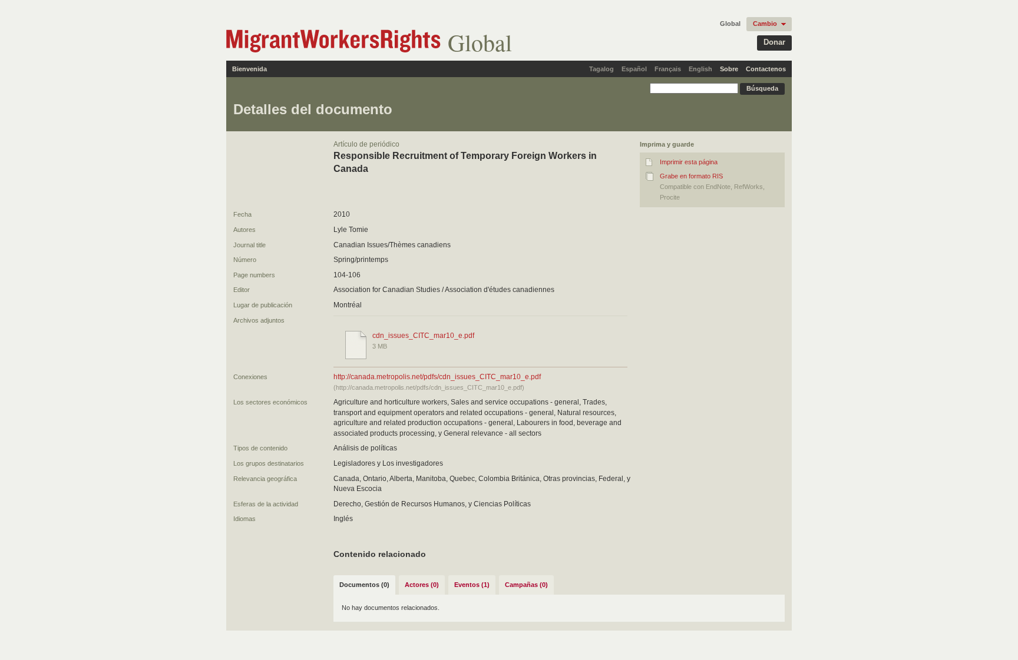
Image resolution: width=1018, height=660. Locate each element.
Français (668, 68)
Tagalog (601, 68)
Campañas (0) (526, 584)
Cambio (765, 23)
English (700, 68)
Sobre (729, 68)
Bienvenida (249, 68)
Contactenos (766, 68)
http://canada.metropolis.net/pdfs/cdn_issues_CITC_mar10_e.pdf (437, 377)
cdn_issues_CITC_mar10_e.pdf (423, 335)
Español (634, 68)
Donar (774, 42)
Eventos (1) (472, 584)
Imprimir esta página (689, 161)
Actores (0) (422, 584)
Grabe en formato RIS (691, 176)
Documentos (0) (364, 584)
